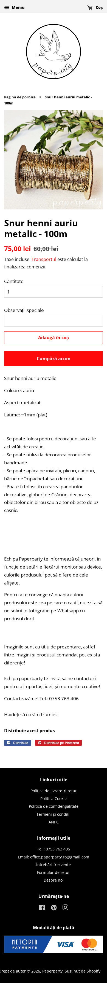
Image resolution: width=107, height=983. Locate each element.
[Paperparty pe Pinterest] (54, 908)
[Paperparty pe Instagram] (65, 908)
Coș (99, 7)
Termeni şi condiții (53, 814)
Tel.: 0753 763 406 (53, 849)
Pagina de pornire (20, 97)
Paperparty (52, 971)
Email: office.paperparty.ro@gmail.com (53, 857)
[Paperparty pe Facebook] (42, 908)
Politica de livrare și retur (53, 790)
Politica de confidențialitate (53, 806)
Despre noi (54, 880)
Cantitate (14, 281)
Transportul (44, 259)
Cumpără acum (54, 359)
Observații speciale (24, 310)
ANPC (54, 822)
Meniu (17, 7)
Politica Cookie (53, 798)
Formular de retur (53, 872)
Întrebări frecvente (53, 864)
